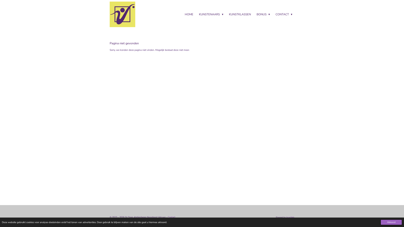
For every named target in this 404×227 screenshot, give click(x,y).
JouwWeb (290, 217)
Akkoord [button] (391, 222)
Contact (172, 217)
